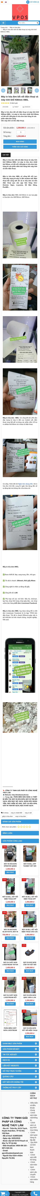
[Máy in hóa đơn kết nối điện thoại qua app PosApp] (30, 1018)
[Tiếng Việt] (2, 2)
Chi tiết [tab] (6, 155)
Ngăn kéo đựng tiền (25, 484)
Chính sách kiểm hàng (34, 1179)
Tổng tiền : (7, 136)
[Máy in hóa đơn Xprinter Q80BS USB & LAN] (10, 853)
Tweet (16, 107)
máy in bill (28, 813)
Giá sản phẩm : (9, 128)
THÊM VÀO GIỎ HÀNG (20, 147)
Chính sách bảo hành (33, 1164)
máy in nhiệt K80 (16, 813)
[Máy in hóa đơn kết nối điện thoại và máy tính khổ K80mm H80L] (20, 60)
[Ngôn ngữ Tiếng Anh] (6, 2)
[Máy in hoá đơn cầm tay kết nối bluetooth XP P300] (30, 952)
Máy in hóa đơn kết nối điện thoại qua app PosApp (29, 1030)
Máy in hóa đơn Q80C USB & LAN (29, 996)
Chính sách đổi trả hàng (33, 1157)
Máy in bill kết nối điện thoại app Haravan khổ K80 (10, 899)
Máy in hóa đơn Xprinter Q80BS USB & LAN (10, 866)
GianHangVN (24, 1195)
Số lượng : (7, 132)
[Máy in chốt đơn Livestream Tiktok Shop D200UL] (10, 952)
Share (6, 107)
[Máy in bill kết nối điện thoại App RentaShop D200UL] (30, 886)
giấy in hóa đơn (7, 816)
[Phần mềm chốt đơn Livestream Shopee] (10, 1018)
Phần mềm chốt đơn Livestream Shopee (10, 1030)
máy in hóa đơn (20, 816)
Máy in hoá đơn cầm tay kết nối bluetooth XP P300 (30, 965)
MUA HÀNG (20, 141)
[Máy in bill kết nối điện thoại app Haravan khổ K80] (10, 886)
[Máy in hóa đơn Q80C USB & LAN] (30, 985)
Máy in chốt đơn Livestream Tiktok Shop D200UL (10, 965)
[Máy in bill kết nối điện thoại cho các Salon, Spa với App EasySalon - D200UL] (30, 919)
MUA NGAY (10, 872)
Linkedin (27, 107)
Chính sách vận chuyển (33, 1172)
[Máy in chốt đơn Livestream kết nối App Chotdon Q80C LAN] (10, 985)
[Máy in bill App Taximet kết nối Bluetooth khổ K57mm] (30, 853)
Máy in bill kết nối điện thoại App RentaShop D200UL (30, 899)
